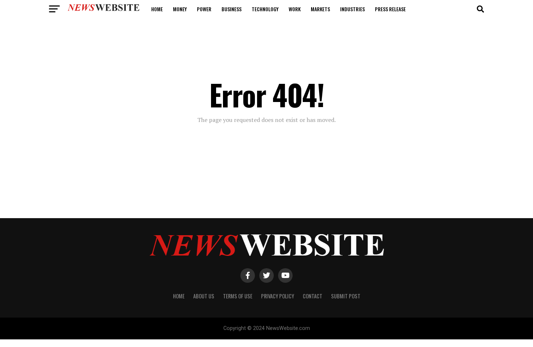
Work (295, 9)
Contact (312, 296)
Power (204, 9)
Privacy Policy (277, 296)
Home (157, 9)
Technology (265, 9)
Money (180, 9)
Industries (352, 9)
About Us (203, 296)
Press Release (390, 9)
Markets (320, 9)
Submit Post (345, 296)
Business (231, 9)
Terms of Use (237, 296)
